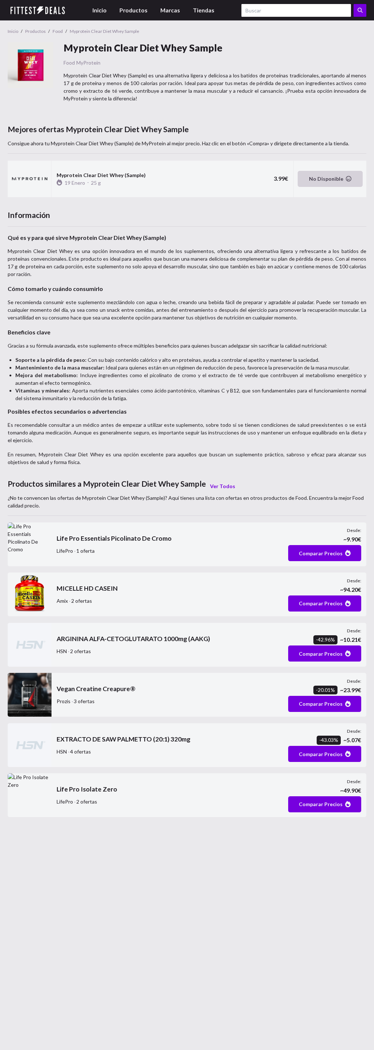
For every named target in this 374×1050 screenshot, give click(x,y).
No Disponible (326, 179)
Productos (133, 10)
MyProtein (88, 63)
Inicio (99, 10)
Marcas (170, 10)
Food (69, 63)
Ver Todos (222, 486)
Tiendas (203, 10)
